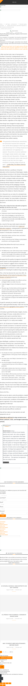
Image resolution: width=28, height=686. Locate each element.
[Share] (7, 683)
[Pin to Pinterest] (19, 51)
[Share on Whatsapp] (25, 51)
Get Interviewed (4, 527)
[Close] (1, 1)
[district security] (14, 7)
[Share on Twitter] (16, 51)
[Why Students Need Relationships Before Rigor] (14, 633)
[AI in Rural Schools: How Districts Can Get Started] (14, 575)
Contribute (2, 521)
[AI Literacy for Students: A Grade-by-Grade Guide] (14, 604)
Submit (3, 515)
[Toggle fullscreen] (4, 683)
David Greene (15, 30)
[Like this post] (9, 51)
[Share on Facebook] (12, 51)
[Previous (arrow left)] (1, 685)
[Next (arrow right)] (4, 685)
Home (1, 24)
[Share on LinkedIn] (22, 51)
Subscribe (2, 526)
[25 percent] (14, 550)
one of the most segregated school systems (12, 306)
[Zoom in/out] (1, 683)
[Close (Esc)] (10, 683)
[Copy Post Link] (24, 465)
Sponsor (2, 523)
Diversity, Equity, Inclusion (6, 28)
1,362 (10, 651)
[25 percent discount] (10, 468)
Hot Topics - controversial (11, 24)
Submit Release (4, 524)
